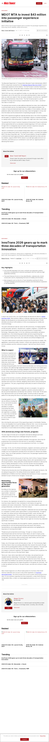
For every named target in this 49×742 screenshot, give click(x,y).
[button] (2, 3)
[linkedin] (22, 35)
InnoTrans (18, 258)
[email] (29, 35)
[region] (24, 738)
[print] (46, 35)
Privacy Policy (43, 735)
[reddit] (26, 35)
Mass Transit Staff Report (8, 30)
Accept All (24, 739)
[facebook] (20, 35)
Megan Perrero (5, 258)
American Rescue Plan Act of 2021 (32, 85)
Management (5, 10)
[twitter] (24, 35)
